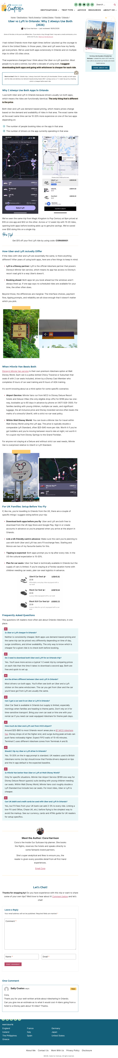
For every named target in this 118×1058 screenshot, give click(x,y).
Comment (11, 921)
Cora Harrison (31, 28)
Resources (94, 10)
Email (46, 956)
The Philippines (9, 1035)
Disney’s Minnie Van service (15, 371)
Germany (56, 1028)
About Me (30, 1050)
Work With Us (57, 1050)
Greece (5, 1039)
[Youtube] (84, 4)
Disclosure (87, 1050)
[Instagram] (80, 4)
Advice (82, 10)
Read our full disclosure (46, 37)
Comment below (60, 896)
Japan (54, 1032)
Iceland (5, 1032)
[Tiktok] (88, 4)
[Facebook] (76, 4)
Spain (29, 1035)
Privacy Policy (72, 1050)
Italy (29, 1032)
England (6, 1028)
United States (58, 1035)
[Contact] (92, 4)
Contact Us (43, 1050)
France (30, 1028)
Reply (73, 989)
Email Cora (40, 868)
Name (9, 956)
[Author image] (22, 28)
